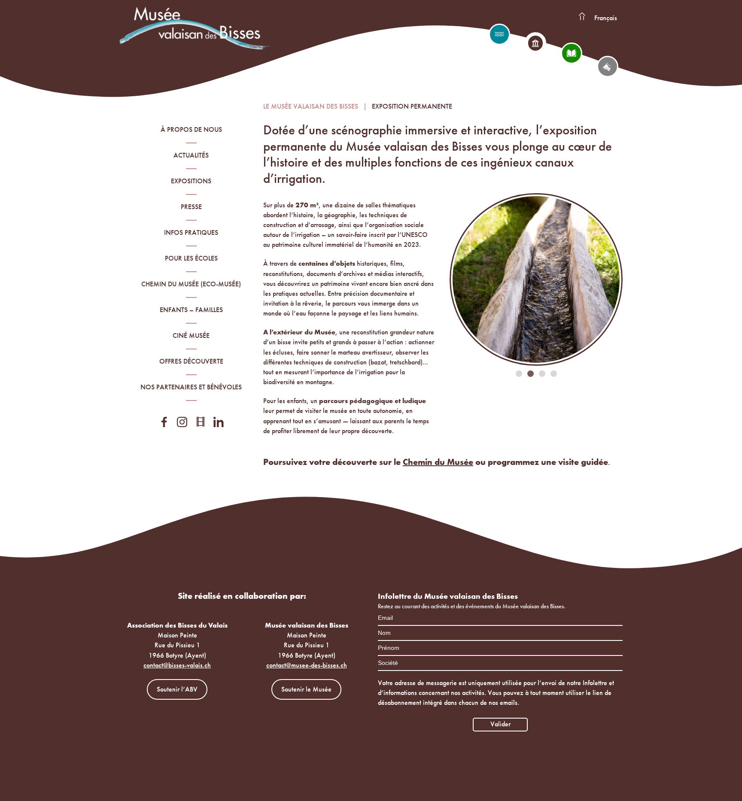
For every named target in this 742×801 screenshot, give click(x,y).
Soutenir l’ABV (177, 689)
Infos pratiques (191, 232)
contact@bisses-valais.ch (177, 665)
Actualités (191, 155)
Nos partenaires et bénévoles (191, 386)
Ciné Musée (191, 335)
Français (605, 17)
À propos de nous (191, 129)
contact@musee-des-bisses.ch (306, 665)
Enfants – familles (191, 309)
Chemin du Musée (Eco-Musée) (191, 283)
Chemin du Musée (438, 461)
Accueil (582, 16)
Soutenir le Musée (306, 689)
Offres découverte (191, 361)
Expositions (191, 180)
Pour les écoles (191, 258)
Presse (191, 206)
